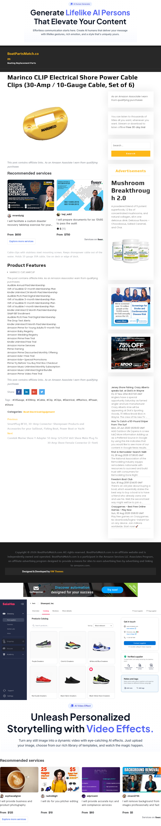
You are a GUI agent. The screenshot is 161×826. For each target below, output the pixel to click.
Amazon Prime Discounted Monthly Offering (32, 352)
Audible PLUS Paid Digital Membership (28, 296)
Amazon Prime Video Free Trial (24, 373)
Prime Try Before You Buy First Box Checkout (32, 363)
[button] (80, 70)
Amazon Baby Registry (20, 331)
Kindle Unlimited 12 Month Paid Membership (32, 310)
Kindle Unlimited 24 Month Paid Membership (32, 292)
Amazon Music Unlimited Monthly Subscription (33, 366)
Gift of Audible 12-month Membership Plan (31, 288)
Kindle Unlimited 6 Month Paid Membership (31, 324)
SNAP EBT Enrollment (18, 313)
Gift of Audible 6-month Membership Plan (31, 303)
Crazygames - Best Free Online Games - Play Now (128, 508)
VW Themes (56, 571)
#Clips (57, 400)
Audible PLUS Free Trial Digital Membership (31, 317)
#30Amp (30, 400)
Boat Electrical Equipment (39, 411)
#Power (93, 400)
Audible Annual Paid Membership (26, 285)
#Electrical (69, 400)
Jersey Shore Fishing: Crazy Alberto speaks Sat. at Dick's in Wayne (130, 389)
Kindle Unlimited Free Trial (21, 341)
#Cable (41, 400)
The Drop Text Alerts (18, 320)
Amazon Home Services (21, 345)
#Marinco (81, 400)
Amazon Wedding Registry (22, 334)
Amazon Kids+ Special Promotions (27, 359)
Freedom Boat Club (122, 479)
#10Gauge (18, 400)
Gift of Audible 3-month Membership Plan (31, 299)
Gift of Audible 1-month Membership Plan (30, 306)
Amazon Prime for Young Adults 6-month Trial (33, 327)
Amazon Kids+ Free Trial (20, 356)
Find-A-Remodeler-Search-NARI (128, 452)
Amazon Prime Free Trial (21, 338)
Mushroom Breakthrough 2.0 (130, 190)
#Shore (9, 404)
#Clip (50, 400)
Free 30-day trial (135, 127)
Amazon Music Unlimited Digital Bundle (29, 370)
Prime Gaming (15, 348)
